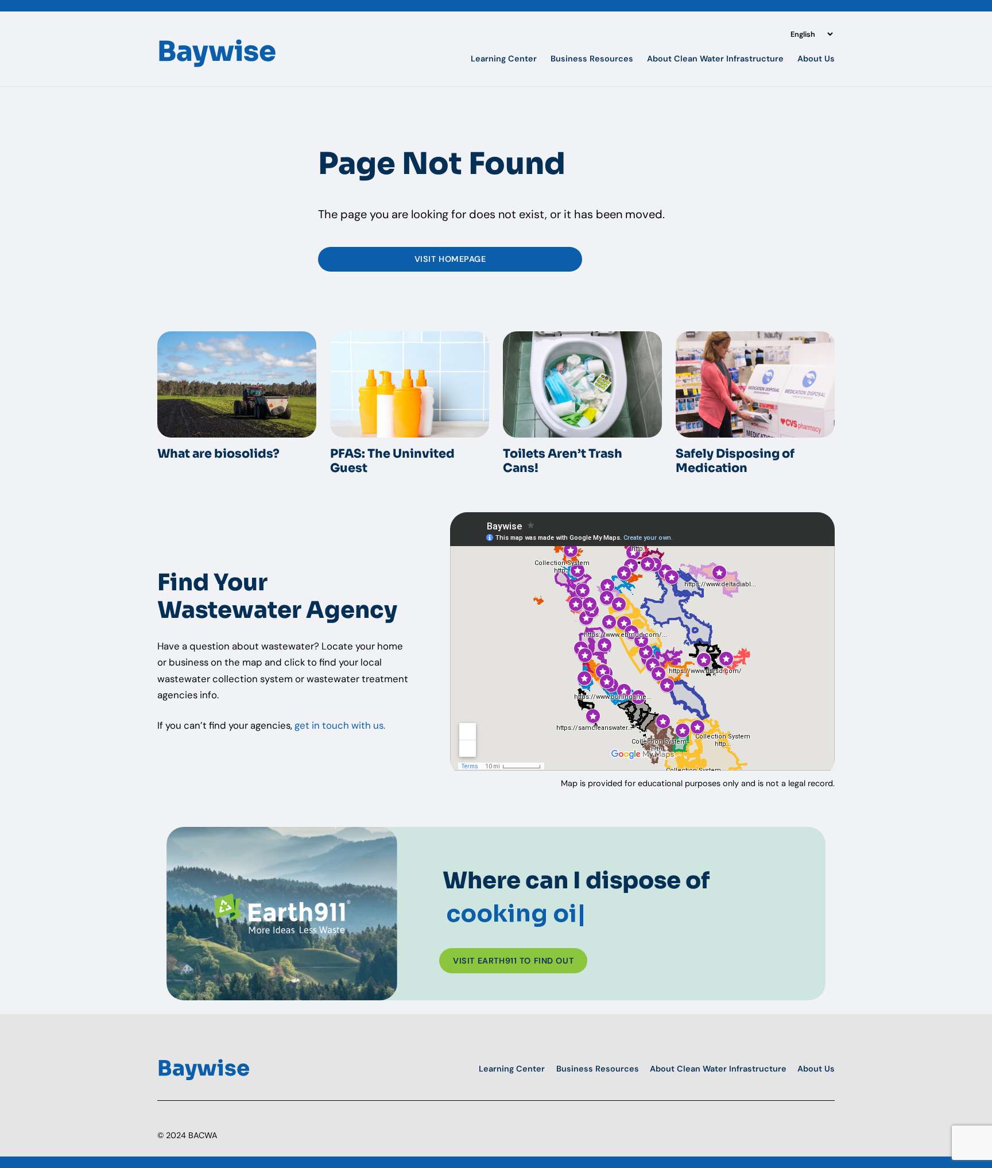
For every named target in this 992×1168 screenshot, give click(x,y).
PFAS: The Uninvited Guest (392, 461)
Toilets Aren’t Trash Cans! (564, 461)
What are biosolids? (218, 454)
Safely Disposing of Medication (735, 461)
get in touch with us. (339, 725)
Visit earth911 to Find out (513, 961)
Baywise (216, 51)
